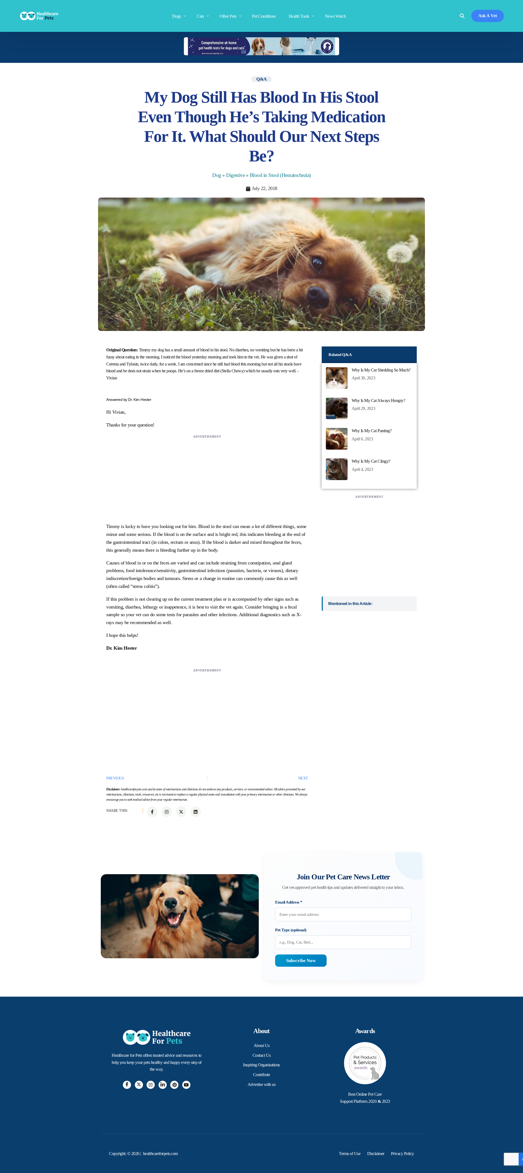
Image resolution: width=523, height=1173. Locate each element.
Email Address (288, 902)
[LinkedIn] (163, 1085)
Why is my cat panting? (371, 430)
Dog (216, 175)
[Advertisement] (207, 478)
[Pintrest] (174, 1085)
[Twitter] (139, 1085)
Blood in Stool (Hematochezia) (280, 175)
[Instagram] (151, 1085)
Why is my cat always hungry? (378, 400)
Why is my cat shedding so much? (381, 370)
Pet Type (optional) (290, 930)
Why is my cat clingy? (371, 461)
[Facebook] (127, 1085)
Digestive (235, 175)
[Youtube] (186, 1085)
